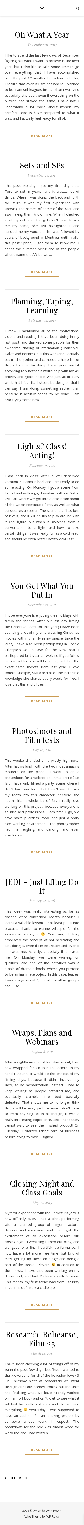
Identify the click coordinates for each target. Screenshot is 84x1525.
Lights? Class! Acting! (42, 450)
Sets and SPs (42, 165)
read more (42, 135)
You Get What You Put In (42, 590)
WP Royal (53, 1516)
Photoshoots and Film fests (42, 735)
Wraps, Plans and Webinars (42, 1036)
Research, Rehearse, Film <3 (42, 1338)
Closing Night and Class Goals (42, 1187)
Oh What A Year (42, 34)
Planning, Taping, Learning (42, 305)
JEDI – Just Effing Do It (42, 886)
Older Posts (21, 1478)
